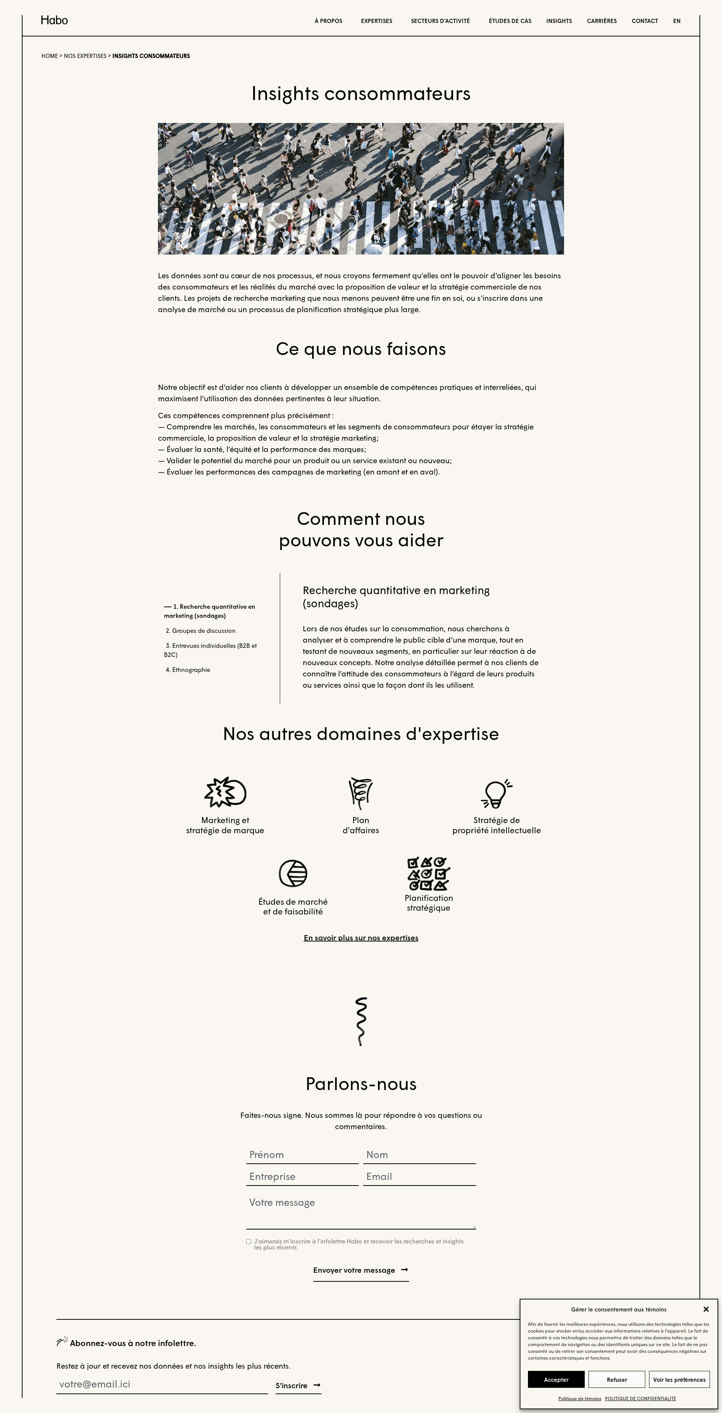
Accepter (556, 1379)
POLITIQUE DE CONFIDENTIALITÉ (640, 1398)
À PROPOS (328, 20)
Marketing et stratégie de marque (225, 825)
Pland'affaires (361, 825)
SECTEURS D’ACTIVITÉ (440, 20)
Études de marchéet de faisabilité (293, 906)
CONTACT (645, 20)
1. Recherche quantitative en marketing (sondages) (209, 611)
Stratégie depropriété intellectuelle (496, 825)
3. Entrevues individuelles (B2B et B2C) (210, 650)
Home (49, 55)
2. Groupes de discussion (201, 630)
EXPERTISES (376, 20)
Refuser (617, 1379)
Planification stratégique (429, 903)
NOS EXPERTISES (85, 55)
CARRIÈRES (602, 20)
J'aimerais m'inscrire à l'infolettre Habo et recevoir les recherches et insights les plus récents (359, 1244)
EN (677, 20)
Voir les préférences (679, 1379)
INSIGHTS (559, 20)
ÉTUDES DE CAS (510, 20)
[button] (706, 1309)
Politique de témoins (579, 1398)
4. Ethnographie (188, 669)
